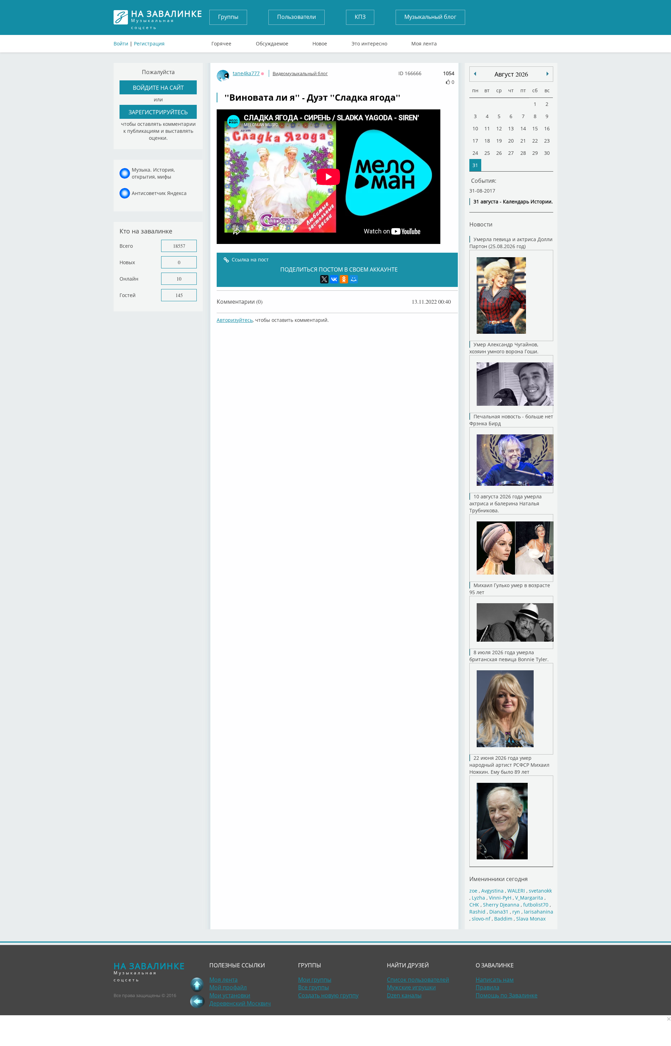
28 (523, 153)
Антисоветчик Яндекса (159, 193)
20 (511, 140)
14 (523, 128)
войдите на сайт (158, 87)
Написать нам (495, 979)
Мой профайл (228, 987)
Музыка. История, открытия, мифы (153, 173)
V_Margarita (529, 897)
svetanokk (540, 890)
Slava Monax (531, 918)
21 (523, 140)
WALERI (516, 890)
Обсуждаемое (272, 42)
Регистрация (149, 43)
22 (535, 140)
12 (499, 128)
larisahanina (538, 911)
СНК (474, 904)
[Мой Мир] (353, 279)
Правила (487, 987)
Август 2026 (511, 74)
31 (475, 165)
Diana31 (498, 911)
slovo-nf (481, 918)
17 (475, 140)
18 (487, 140)
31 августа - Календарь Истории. (513, 201)
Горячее (221, 42)
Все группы (313, 987)
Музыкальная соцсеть (166, 17)
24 (475, 153)
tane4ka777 (246, 73)
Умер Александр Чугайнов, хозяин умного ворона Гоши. (504, 348)
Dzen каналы (404, 995)
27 (511, 153)
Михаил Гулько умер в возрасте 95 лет (509, 589)
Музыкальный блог (430, 17)
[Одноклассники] (344, 279)
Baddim (503, 918)
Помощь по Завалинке (506, 995)
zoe (473, 890)
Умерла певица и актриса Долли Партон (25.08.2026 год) (511, 243)
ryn (516, 911)
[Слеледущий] (474, 74)
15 (535, 128)
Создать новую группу (328, 995)
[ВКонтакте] (334, 279)
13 (511, 128)
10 (178, 278)
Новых (127, 262)
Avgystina (492, 890)
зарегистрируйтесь (158, 112)
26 (499, 153)
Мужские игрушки (411, 987)
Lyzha (478, 897)
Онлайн (129, 278)
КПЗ (360, 17)
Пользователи (296, 17)
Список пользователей (418, 979)
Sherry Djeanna (501, 904)
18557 (179, 246)
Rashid (477, 911)
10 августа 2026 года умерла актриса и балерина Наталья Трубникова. (505, 503)
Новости (480, 224)
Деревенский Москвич (240, 1003)
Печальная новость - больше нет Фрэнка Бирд (511, 420)
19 (499, 140)
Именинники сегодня (498, 878)
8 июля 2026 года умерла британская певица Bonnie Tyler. (509, 656)
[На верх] (197, 984)
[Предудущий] (547, 74)
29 (535, 153)
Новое (319, 42)
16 (547, 128)
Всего (126, 246)
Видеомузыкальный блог (300, 73)
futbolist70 (535, 904)
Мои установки (229, 995)
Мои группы (314, 979)
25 (487, 153)
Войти (121, 43)
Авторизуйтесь (235, 320)
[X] (324, 279)
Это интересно (369, 42)
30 (547, 153)
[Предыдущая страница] (197, 1001)
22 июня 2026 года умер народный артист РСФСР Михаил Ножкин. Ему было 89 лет (509, 765)
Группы (228, 17)
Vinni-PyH (500, 897)
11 (487, 128)
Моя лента (424, 42)
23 (547, 140)
